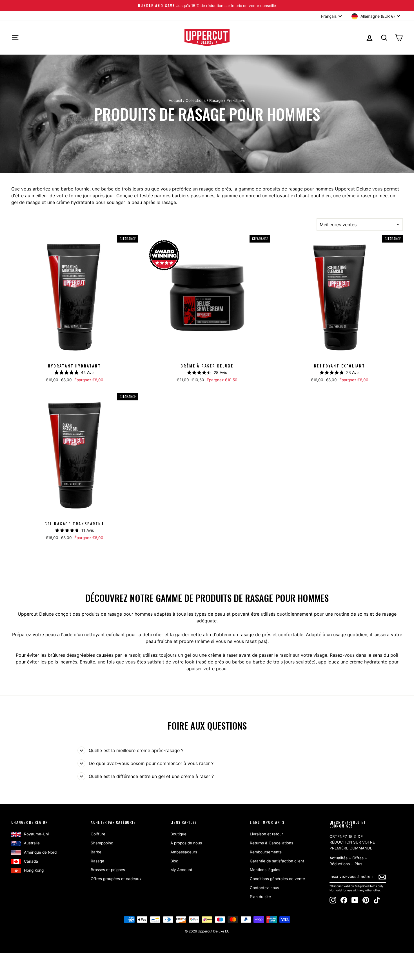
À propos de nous (186, 843)
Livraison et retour (266, 834)
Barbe (96, 852)
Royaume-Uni (36, 834)
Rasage (216, 100)
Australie (32, 843)
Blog (174, 861)
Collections (196, 100)
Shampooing (102, 843)
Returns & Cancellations (271, 843)
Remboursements (266, 852)
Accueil (175, 100)
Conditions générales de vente (277, 878)
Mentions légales (265, 869)
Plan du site (260, 896)
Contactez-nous (264, 887)
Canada (31, 861)
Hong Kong (34, 870)
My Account (181, 869)
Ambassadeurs (183, 852)
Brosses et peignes (108, 869)
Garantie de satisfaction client (277, 861)
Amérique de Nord (40, 852)
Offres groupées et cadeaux (116, 878)
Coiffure (98, 834)
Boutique (178, 834)
